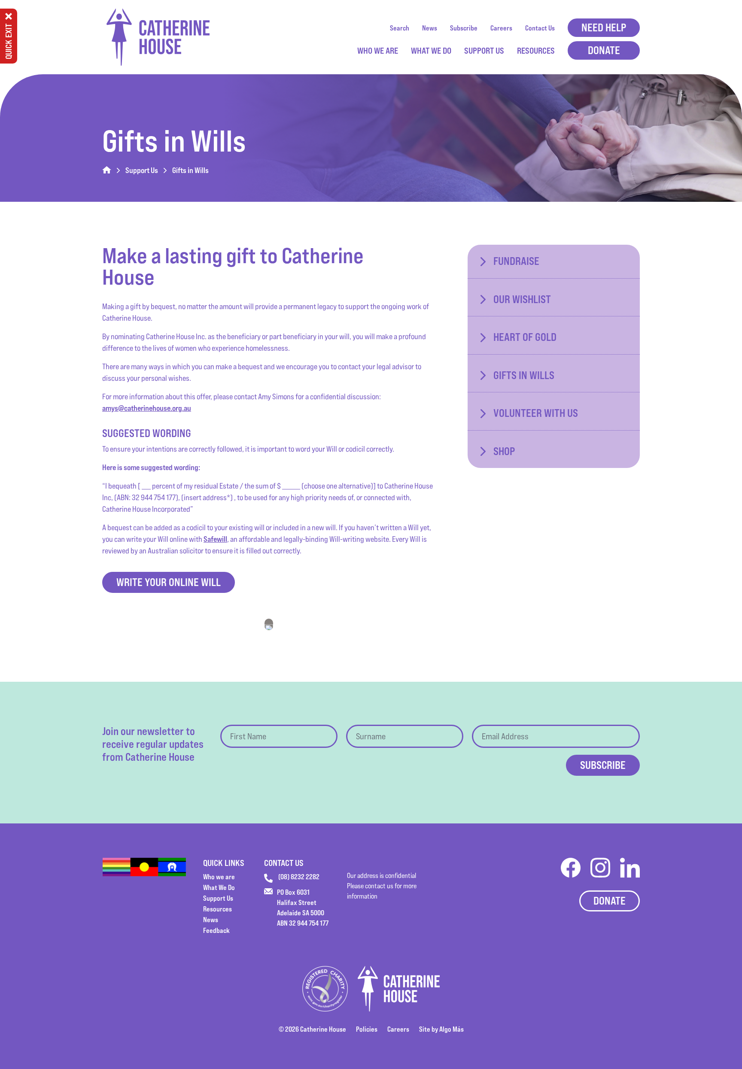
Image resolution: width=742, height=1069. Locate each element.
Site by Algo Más (441, 1029)
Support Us (484, 51)
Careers (501, 28)
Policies (366, 1029)
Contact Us (540, 28)
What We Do (431, 51)
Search (399, 28)
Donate (604, 50)
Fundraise (516, 261)
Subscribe (463, 28)
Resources (536, 51)
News (429, 28)
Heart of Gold (524, 337)
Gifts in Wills (523, 375)
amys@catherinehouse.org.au (146, 408)
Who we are (377, 51)
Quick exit (8, 41)
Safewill (215, 539)
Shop (504, 451)
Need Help (603, 27)
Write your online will (168, 582)
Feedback (216, 930)
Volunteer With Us (535, 413)
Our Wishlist (522, 299)
